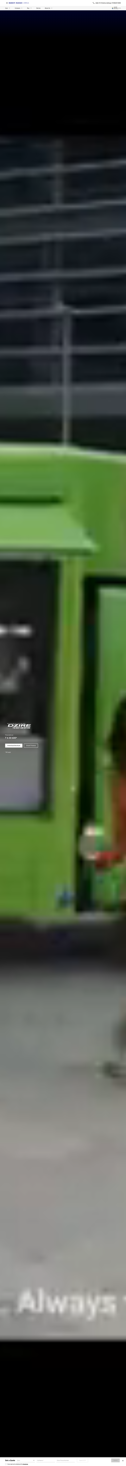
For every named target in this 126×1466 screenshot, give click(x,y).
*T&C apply (8, 752)
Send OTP (82, 1460)
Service (38, 8)
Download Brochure (13, 745)
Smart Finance (31, 745)
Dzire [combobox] (18, 1460)
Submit (115, 1460)
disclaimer (25, 1464)
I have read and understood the (17, 1464)
